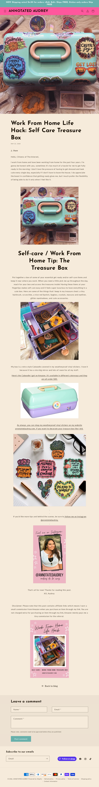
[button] (5, 11)
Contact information (50, 781)
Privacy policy (60, 779)
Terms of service (73, 779)
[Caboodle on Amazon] (49, 360)
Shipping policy (86, 779)
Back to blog (51, 686)
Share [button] (15, 151)
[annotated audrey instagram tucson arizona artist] (49, 583)
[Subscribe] (46, 758)
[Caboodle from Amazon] (49, 244)
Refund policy (49, 779)
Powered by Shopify (35, 779)
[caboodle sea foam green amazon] (49, 418)
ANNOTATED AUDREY (20, 779)
